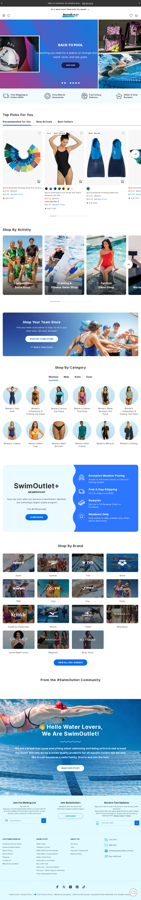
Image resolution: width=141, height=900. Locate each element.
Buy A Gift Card (115, 856)
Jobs (72, 847)
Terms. (128, 816)
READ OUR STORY (70, 768)
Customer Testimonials (79, 850)
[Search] (8, 15)
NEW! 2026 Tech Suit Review (47, 850)
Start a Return (7, 854)
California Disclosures (81, 894)
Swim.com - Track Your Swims (47, 867)
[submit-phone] (137, 823)
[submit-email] (43, 820)
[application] (133, 892)
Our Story (74, 844)
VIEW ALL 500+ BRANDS (70, 662)
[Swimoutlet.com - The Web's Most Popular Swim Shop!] (70, 15)
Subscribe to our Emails (45, 860)
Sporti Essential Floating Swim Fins (102, 192)
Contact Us (6, 860)
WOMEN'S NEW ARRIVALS (70, 61)
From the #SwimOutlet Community (70, 680)
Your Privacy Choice (44, 894)
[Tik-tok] (83, 887)
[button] (136, 52)
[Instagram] (70, 887)
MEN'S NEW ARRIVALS (71, 70)
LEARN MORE (70, 816)
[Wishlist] (131, 15)
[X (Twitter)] (64, 887)
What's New (40, 844)
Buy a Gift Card (42, 864)
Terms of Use (14, 894)
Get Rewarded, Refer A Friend (121, 851)
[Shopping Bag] (136, 15)
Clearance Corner (43, 847)
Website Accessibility (10, 864)
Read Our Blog (76, 854)
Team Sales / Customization (47, 854)
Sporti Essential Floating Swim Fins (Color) (22, 188)
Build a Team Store (43, 347)
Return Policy (7, 850)
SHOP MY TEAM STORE (42, 339)
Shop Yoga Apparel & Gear (46, 874)
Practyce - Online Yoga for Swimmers (50, 870)
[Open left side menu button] (4, 15)
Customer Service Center (12, 844)
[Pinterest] (77, 887)
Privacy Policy (119, 816)
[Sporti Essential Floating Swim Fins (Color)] (22, 157)
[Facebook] (57, 887)
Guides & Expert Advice (11, 847)
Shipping (5, 857)
